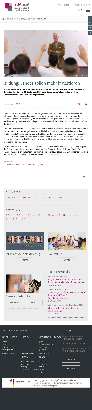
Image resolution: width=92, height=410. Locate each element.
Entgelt (34, 302)
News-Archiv (11, 18)
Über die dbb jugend (9, 337)
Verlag (41, 372)
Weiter (25, 260)
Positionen (25, 337)
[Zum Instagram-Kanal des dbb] (67, 331)
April (36, 197)
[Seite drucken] (84, 104)
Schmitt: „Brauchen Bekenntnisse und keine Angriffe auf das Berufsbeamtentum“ (67, 295)
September (43, 215)
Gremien (4, 342)
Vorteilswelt (42, 367)
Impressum (71, 368)
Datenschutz (71, 360)
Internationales (8, 353)
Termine (66, 5)
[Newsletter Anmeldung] (90, 28)
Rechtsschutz (43, 361)
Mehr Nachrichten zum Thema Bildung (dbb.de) (26, 164)
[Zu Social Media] (90, 33)
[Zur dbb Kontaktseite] (90, 23)
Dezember (11, 215)
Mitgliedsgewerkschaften (9, 347)
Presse (58, 5)
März (43, 197)
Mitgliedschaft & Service (45, 355)
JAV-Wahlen (55, 254)
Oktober (32, 215)
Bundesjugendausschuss (28, 361)
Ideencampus (24, 367)
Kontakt (4, 344)
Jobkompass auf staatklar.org (23, 254)
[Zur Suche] (90, 18)
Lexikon (87, 5)
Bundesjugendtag (26, 364)
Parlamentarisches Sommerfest (30, 369)
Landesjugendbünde (7, 350)
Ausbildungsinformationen (48, 337)
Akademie (42, 369)
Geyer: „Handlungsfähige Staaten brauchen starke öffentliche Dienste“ (66, 281)
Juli (17, 197)
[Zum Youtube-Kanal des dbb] (70, 331)
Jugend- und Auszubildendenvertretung (47, 343)
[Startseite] (3, 18)
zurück (85, 176)
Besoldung (15, 302)
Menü (81, 10)
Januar (60, 197)
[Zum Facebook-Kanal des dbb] (63, 331)
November (22, 215)
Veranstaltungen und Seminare (29, 355)
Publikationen (76, 5)
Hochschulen (43, 347)
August (10, 197)
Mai (30, 197)
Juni (24, 197)
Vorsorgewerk (43, 364)
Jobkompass (42, 350)
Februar (52, 197)
